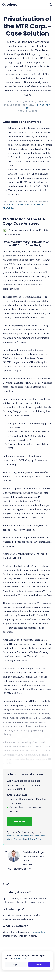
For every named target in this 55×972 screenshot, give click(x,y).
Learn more (21, 958)
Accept (39, 964)
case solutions (38, 931)
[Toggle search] (50, 4)
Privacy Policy (34, 839)
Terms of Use (13, 835)
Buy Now (19, 821)
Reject (16, 964)
